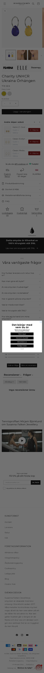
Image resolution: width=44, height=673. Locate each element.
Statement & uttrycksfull (22, 338)
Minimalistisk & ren (22, 342)
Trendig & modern (22, 345)
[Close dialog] (41, 322)
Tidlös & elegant (22, 334)
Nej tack (22, 348)
